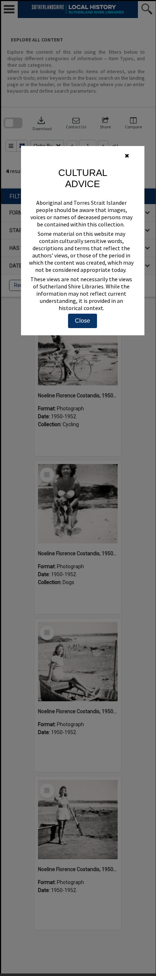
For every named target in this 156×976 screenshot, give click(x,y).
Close (82, 321)
